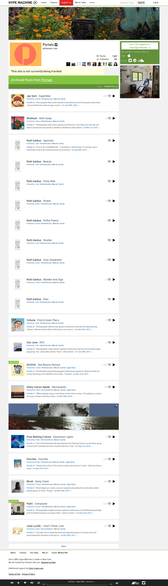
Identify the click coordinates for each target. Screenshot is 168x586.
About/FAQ (126, 52)
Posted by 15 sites (34, 484)
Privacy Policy (28, 574)
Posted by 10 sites (34, 99)
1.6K (104, 365)
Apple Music (71, 367)
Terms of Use (14, 574)
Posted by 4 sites (33, 529)
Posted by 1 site (33, 143)
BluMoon (32, 118)
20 (105, 387)
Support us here (48, 562)
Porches (31, 459)
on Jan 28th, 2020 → (70, 105)
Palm (30, 503)
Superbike (80, 582)
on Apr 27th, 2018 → (41, 468)
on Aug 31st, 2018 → (84, 446)
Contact (137, 52)
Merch (146, 52)
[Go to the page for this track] (17, 100)
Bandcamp (48, 99)
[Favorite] (109, 96)
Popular (53, 3)
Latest (43, 3)
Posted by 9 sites (33, 204)
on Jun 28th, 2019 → (84, 351)
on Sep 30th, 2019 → (80, 150)
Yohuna (31, 320)
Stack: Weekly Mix (60, 553)
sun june (32, 342)
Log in (156, 3)
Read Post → (90, 582)
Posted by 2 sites (33, 121)
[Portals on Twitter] (56, 45)
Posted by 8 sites (33, 390)
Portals (48, 45)
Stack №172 (13, 501)
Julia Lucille (34, 526)
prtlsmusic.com (50, 48)
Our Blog (34, 553)
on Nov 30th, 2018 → (65, 396)
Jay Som (71, 582)
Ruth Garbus (34, 140)
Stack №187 (13, 362)
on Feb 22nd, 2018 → (85, 513)
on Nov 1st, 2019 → (92, 127)
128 (105, 459)
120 (105, 96)
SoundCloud (48, 390)
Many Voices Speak (38, 387)
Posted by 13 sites (34, 367)
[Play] (114, 96)
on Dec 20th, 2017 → (69, 535)
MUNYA (31, 364)
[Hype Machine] (24, 3)
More (63, 546)
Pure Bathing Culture (39, 437)
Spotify (62, 99)
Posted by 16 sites (34, 506)
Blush (30, 481)
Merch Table (80, 3)
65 (105, 481)
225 (105, 503)
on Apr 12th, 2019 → (81, 374)
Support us (66, 3)
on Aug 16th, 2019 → (83, 329)
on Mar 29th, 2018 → (63, 490)
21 (105, 526)
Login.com (38, 568)
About (13, 553)
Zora (31, 568)
